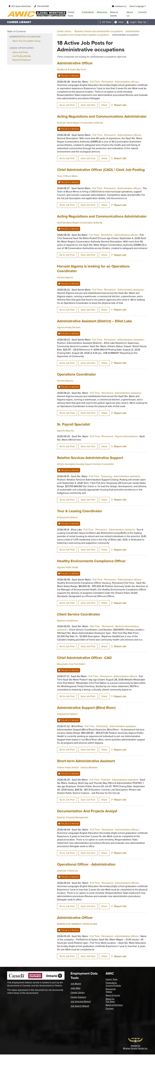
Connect (142, 12)
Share (104, 105)
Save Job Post (88, 105)
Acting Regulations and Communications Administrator (102, 116)
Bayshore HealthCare (67, 620)
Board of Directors (114, 1005)
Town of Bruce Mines (67, 176)
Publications (88, 12)
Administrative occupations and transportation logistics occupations (98, 33)
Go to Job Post (66, 105)
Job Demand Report (81, 1001)
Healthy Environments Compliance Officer (91, 561)
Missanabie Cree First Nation (71, 664)
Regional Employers (21, 59)
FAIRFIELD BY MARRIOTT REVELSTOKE (77, 924)
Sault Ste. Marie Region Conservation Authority (80, 122)
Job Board (76, 983)
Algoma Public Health (67, 567)
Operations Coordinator (76, 374)
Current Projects (113, 985)
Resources (102, 12)
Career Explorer (78, 997)
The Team (110, 1001)
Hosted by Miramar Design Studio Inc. (135, 1047)
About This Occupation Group (26, 41)
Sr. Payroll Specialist (73, 424)
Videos (109, 991)
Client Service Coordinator (78, 614)
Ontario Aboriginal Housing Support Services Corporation (85, 464)
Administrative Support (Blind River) (86, 707)
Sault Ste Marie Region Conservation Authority (79, 222)
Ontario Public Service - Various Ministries (77, 767)
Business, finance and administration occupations (99, 31)
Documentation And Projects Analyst (87, 811)
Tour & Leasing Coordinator (79, 511)
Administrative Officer (75, 63)
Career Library (64, 31)
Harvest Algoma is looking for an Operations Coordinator (93, 269)
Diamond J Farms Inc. (67, 870)
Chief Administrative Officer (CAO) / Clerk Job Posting (101, 169)
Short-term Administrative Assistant (86, 761)
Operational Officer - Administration (86, 864)
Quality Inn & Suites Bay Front (71, 69)
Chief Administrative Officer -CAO (84, 657)
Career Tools (71, 14)
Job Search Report (80, 1006)
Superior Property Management (72, 817)
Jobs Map (75, 988)
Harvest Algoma (65, 277)
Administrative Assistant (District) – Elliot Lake (94, 321)
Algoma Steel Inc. (65, 430)
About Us (130, 14)
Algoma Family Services (68, 327)
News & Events (114, 14)
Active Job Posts (20, 52)
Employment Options (67, 517)
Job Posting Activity (21, 56)
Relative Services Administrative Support (90, 457)
